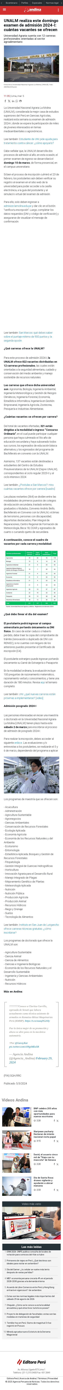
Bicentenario (11, 3)
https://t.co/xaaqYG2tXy (37, 1020)
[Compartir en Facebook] (54, 1120)
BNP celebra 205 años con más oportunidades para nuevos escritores (45, 1112)
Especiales (37, 3)
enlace (18, 742)
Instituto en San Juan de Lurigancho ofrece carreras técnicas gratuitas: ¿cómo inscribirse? (31, 928)
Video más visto (31, 1203)
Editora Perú (12, 1378)
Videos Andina (15, 1100)
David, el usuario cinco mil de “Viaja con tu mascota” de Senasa (46, 1157)
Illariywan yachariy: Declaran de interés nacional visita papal (45, 1134)
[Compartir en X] (57, 1120)
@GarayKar (21, 1043)
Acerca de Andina (28, 1378)
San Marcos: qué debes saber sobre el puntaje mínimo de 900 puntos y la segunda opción (28, 336)
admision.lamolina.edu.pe (18, 205)
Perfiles (24, 3)
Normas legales (53, 3)
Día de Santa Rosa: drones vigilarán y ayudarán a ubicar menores (44, 1181)
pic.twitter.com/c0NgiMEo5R (24, 1046)
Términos (42, 1378)
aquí (43, 682)
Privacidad (53, 1378)
